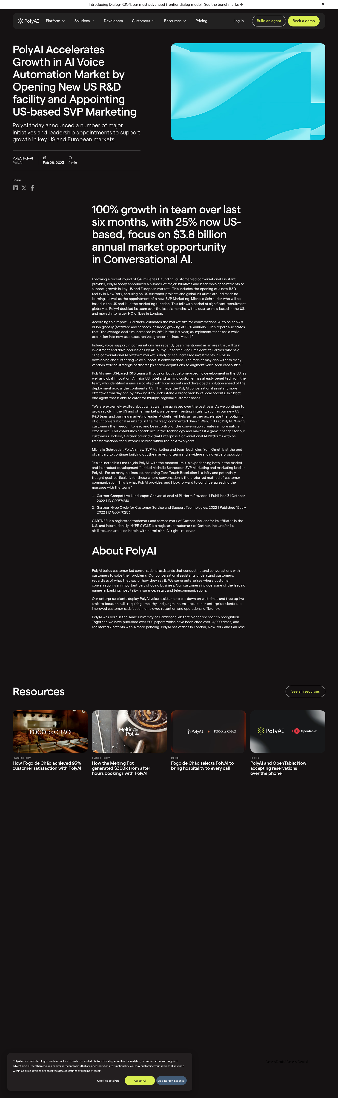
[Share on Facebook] (32, 188)
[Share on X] (24, 188)
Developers (113, 21)
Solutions (82, 21)
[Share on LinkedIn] (15, 188)
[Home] (28, 21)
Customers (141, 21)
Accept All (140, 1080)
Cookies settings (108, 1080)
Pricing (201, 21)
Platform (53, 21)
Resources (172, 21)
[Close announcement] (323, 4)
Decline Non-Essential (171, 1080)
